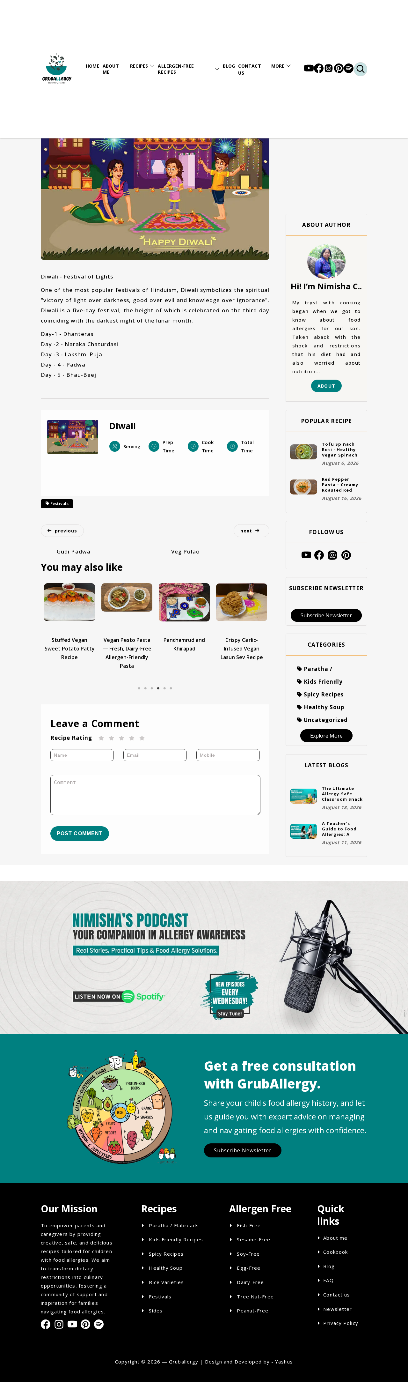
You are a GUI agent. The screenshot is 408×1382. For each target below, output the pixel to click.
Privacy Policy (340, 1323)
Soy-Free (248, 1254)
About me (335, 1238)
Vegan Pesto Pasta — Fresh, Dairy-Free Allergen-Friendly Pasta (127, 652)
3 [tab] (152, 683)
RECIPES (139, 66)
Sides (155, 1310)
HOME (92, 66)
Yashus (284, 1361)
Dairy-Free (250, 1282)
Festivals (59, 503)
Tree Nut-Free (255, 1296)
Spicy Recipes (165, 1254)
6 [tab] (171, 683)
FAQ (328, 1280)
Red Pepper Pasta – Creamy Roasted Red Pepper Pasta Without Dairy (340, 484)
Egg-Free (248, 1268)
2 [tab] (145, 683)
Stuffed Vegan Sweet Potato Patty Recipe (70, 648)
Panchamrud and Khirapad (184, 644)
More (277, 66)
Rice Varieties (165, 1282)
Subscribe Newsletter (326, 615)
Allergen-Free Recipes (176, 69)
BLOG (229, 66)
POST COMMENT (80, 833)
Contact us (336, 1294)
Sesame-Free (253, 1239)
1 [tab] (139, 683)
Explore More (326, 735)
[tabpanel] (69, 622)
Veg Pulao (185, 551)
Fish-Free (249, 1225)
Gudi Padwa (74, 551)
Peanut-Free (252, 1310)
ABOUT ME (111, 69)
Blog (328, 1266)
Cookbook (335, 1252)
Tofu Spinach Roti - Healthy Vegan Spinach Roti (340, 449)
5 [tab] (164, 683)
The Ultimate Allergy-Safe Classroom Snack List (342, 793)
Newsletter (337, 1309)
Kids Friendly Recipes (175, 1239)
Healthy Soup (164, 1268)
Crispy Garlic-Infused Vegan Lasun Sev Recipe (242, 648)
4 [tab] (158, 683)
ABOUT (326, 386)
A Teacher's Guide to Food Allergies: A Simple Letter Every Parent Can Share (342, 829)
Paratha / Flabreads (173, 1225)
